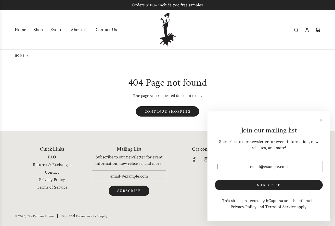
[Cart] (317, 29)
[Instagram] (206, 159)
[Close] (321, 120)
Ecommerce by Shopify (91, 216)
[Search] (296, 29)
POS (64, 216)
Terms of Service (280, 206)
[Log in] (307, 29)
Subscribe (129, 191)
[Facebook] (194, 159)
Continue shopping (167, 111)
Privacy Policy (244, 206)
